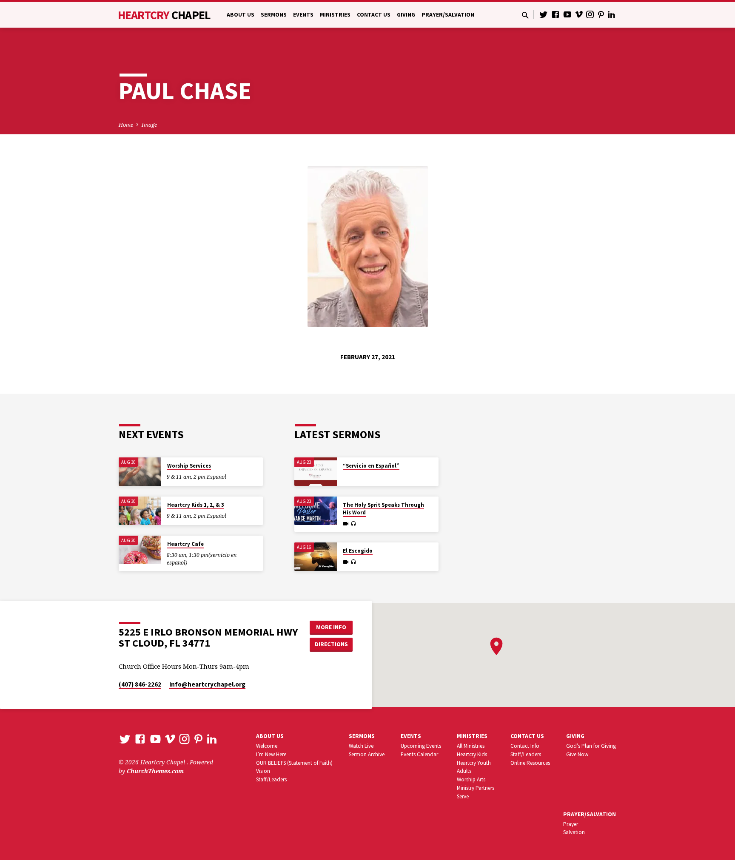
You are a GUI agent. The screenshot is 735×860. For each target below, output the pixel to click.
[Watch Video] (345, 523)
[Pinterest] (601, 14)
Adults (464, 771)
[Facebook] (555, 14)
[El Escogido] (315, 556)
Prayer (570, 824)
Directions (331, 644)
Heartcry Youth (474, 762)
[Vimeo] (579, 14)
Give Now (577, 754)
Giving (406, 14)
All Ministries (470, 745)
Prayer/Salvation (448, 14)
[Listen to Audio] (353, 524)
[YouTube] (567, 14)
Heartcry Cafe (185, 544)
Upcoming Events (421, 745)
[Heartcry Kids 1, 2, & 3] (140, 511)
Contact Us (373, 14)
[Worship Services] (140, 471)
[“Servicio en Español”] (315, 471)
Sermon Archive (367, 754)
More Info (331, 627)
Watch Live (361, 745)
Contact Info (524, 745)
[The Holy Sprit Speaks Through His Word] (315, 511)
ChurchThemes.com (155, 771)
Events (303, 14)
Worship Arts (471, 779)
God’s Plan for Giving (591, 745)
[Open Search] (525, 15)
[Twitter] (543, 14)
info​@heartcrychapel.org (207, 684)
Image (149, 124)
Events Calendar (419, 754)
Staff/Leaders (271, 779)
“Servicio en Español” (371, 465)
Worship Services (189, 465)
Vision (263, 771)
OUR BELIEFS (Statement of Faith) (294, 762)
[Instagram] (590, 14)
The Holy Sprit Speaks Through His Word (383, 508)
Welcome (266, 745)
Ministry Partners (475, 788)
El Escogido (358, 550)
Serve (463, 796)
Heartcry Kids (472, 754)
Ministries (335, 14)
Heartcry (164, 15)
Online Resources (530, 762)
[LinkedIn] (611, 14)
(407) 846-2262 (140, 684)
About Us (240, 14)
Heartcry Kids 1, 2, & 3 (195, 504)
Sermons (274, 14)
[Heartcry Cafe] (140, 550)
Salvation (574, 832)
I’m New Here (271, 754)
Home (126, 124)
